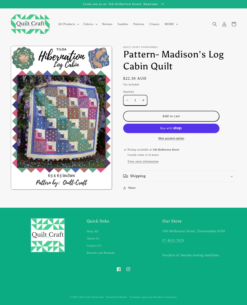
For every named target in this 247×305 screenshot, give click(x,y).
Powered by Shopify (116, 297)
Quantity (128, 91)
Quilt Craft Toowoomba (91, 297)
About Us (93, 238)
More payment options (171, 138)
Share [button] (132, 187)
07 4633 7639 (173, 240)
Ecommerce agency (140, 297)
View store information (143, 161)
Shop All (92, 231)
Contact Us (94, 245)
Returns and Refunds (101, 252)
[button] (68, 24)
